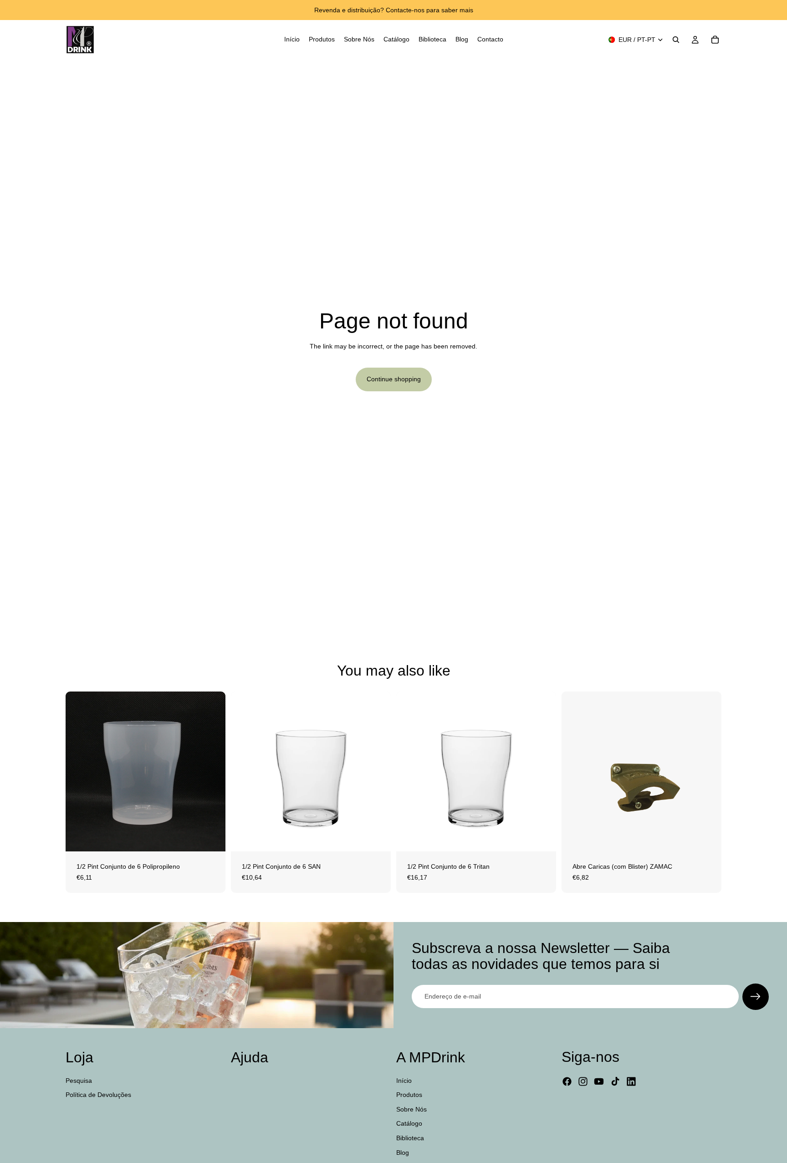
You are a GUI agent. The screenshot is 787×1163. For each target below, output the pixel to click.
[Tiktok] (615, 1081)
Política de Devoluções (98, 1094)
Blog (402, 1152)
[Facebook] (567, 1081)
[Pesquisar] (676, 40)
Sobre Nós (411, 1108)
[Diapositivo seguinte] (377, 772)
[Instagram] (582, 1081)
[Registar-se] (755, 997)
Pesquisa (79, 1080)
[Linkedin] (631, 1081)
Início (404, 1080)
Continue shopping (394, 379)
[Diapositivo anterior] (244, 772)
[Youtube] (598, 1081)
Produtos (409, 1094)
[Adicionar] (211, 837)
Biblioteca (410, 1138)
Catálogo (409, 1123)
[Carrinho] (715, 40)
